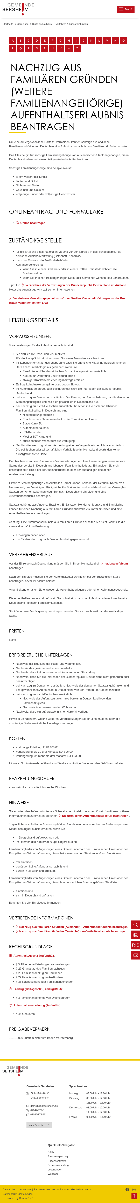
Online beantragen (32, 223)
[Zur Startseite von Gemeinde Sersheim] (18, 9)
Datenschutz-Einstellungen (17, 1193)
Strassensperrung (58, 1156)
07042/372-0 (37, 1110)
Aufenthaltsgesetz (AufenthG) (33, 955)
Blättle (51, 1152)
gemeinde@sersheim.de (44, 1105)
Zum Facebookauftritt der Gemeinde (126, 1189)
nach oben (134, 1196)
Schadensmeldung (58, 1165)
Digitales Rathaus (42, 23)
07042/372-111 (38, 1114)
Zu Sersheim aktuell (135, 935)
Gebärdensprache (81, 1189)
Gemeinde (23, 23)
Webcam (53, 1173)
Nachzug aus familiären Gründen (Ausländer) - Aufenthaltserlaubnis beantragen (73, 926)
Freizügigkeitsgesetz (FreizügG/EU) (37, 989)
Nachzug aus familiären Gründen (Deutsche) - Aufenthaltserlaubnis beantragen (72, 931)
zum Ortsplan (36, 1125)
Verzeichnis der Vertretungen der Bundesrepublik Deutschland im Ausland (75, 285)
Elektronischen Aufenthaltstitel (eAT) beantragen (95, 815)
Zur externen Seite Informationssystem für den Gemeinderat (135, 946)
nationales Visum (116, 563)
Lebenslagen (55, 1169)
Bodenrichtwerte (57, 1160)
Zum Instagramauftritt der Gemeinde (133, 1189)
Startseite (8, 23)
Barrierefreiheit (42, 1189)
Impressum (25, 1189)
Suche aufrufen (135, 924)
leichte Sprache (60, 1189)
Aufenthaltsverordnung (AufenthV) (36, 1005)
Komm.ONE (26, 1198)
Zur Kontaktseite (135, 955)
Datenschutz (10, 1189)
